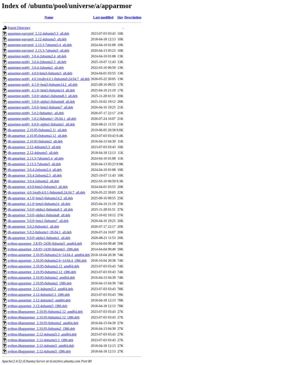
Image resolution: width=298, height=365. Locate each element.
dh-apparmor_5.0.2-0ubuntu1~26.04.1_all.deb (40, 232)
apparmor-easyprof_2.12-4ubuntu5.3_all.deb (38, 33)
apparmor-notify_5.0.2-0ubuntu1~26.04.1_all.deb (42, 119)
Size (120, 17)
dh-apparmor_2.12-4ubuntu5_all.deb (33, 153)
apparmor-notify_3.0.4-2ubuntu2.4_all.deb (37, 56)
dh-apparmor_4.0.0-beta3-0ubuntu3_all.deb (38, 187)
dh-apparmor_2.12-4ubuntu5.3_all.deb (34, 147)
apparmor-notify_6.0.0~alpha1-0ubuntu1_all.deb (41, 124)
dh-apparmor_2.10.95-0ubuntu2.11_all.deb (37, 130)
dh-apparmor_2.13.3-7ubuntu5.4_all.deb (35, 158)
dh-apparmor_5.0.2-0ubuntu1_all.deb (33, 226)
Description (132, 17)
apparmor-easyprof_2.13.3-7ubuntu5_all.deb (38, 50)
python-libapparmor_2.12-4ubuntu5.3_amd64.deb (42, 334)
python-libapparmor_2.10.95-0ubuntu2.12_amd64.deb (45, 311)
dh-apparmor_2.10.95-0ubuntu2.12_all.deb (37, 136)
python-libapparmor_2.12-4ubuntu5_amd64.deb (41, 346)
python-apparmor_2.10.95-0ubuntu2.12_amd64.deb (43, 266)
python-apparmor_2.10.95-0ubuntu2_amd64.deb (41, 277)
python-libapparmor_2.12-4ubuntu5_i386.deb (39, 351)
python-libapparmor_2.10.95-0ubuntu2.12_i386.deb (43, 317)
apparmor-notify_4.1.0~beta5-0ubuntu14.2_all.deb (42, 84)
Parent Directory (19, 28)
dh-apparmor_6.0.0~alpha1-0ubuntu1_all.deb (39, 238)
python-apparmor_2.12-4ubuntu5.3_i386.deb (39, 294)
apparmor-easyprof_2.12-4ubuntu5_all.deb (37, 39)
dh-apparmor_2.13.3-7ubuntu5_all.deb (34, 164)
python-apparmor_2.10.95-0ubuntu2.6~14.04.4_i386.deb (47, 260)
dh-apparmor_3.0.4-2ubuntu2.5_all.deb (35, 175)
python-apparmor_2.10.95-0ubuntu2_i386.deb (40, 283)
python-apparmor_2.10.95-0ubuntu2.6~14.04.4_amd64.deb (49, 255)
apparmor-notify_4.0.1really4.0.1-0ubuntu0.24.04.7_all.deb (49, 79)
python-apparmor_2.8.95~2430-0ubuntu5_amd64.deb (45, 243)
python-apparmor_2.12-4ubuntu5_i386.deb (37, 306)
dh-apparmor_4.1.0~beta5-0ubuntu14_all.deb (39, 204)
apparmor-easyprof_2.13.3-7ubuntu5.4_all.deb (40, 45)
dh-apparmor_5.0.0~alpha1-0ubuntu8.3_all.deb (40, 209)
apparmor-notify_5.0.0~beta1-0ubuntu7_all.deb (40, 107)
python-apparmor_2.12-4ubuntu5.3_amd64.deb (40, 289)
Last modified (103, 17)
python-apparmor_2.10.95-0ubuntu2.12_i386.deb (42, 272)
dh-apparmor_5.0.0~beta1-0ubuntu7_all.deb (38, 221)
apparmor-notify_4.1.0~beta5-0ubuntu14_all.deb (41, 90)
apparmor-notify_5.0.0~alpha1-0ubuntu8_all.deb (41, 101)
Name (49, 17)
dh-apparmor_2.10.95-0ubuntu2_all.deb (35, 141)
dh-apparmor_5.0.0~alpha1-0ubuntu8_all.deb (39, 215)
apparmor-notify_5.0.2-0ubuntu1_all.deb (36, 113)
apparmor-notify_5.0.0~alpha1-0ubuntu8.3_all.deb (42, 96)
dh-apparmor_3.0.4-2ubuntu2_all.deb (33, 181)
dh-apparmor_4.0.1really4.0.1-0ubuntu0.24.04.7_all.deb (46, 192)
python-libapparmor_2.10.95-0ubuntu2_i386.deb (41, 329)
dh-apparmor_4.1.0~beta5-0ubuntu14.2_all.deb (40, 198)
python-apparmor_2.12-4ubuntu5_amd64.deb (39, 300)
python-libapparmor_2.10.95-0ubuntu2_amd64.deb (43, 323)
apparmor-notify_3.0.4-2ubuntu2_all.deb (36, 67)
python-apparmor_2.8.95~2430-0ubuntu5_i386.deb (43, 249)
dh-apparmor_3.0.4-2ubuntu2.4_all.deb (35, 170)
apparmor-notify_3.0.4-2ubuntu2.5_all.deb (37, 62)
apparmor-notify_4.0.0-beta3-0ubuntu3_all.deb (40, 73)
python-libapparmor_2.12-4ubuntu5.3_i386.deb (40, 340)
